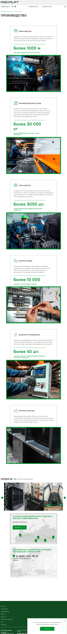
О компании (4, 609)
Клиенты (3, 617)
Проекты (3, 614)
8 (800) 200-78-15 (33, 6)
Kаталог (3, 606)
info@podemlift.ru (5, 6)
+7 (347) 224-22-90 (47, 6)
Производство (5, 611)
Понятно (47, 628)
